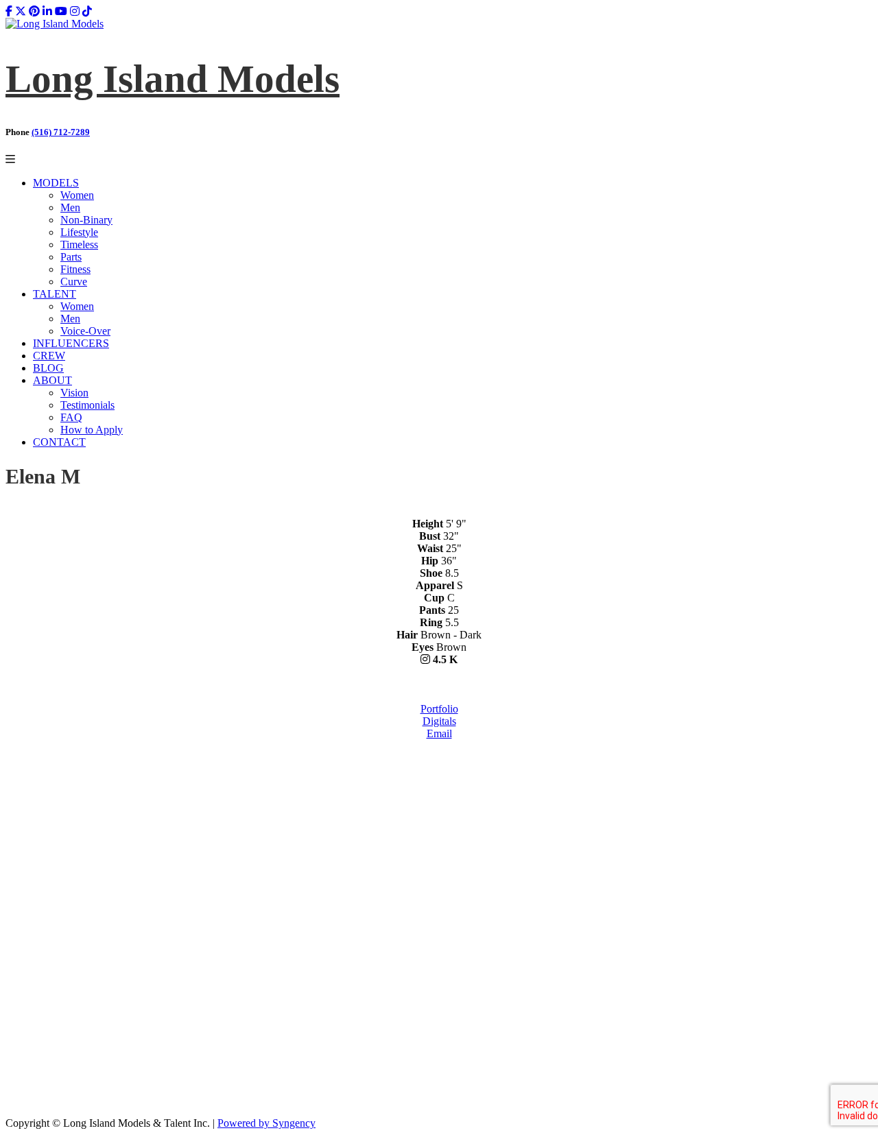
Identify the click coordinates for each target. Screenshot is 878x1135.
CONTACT (59, 442)
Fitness (75, 269)
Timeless (79, 244)
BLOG (48, 368)
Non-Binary (86, 220)
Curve (73, 281)
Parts (71, 257)
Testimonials (87, 405)
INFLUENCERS (71, 343)
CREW (49, 355)
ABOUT (52, 380)
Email (439, 733)
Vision (74, 392)
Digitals (439, 721)
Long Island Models (172, 78)
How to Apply (91, 429)
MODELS (56, 183)
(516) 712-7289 (61, 132)
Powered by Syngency (266, 1123)
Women (77, 195)
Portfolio (439, 709)
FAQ (71, 417)
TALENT (54, 294)
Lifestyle (79, 232)
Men (70, 207)
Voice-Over (85, 331)
